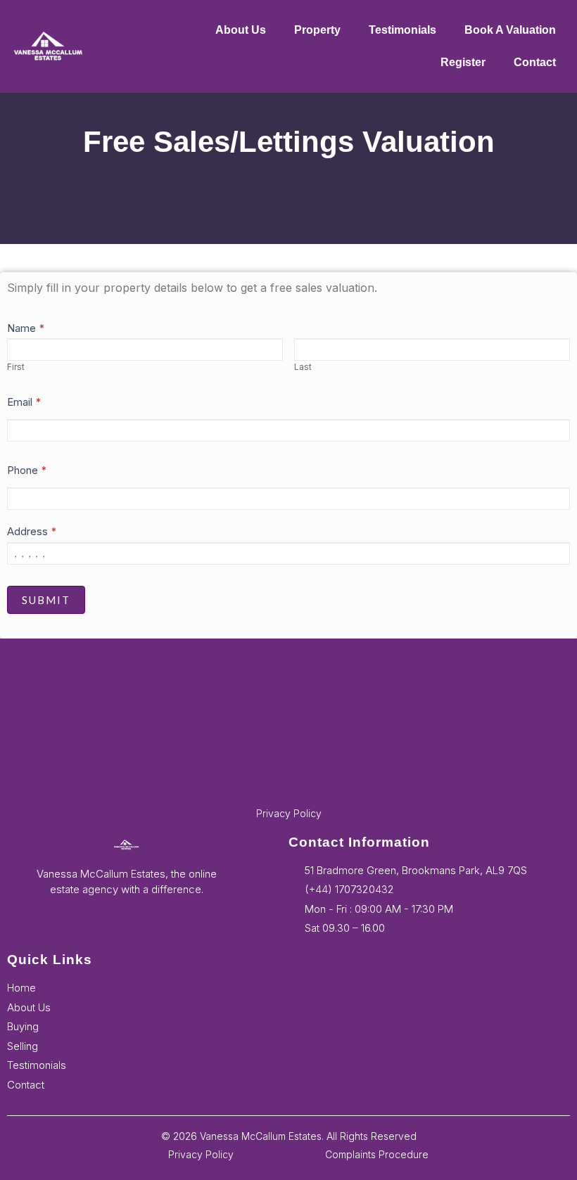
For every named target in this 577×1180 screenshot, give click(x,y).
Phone (27, 470)
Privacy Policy (289, 813)
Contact (535, 62)
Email (24, 402)
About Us (240, 30)
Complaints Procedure (377, 1154)
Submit (46, 600)
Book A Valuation (510, 30)
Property (317, 30)
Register (463, 62)
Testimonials (402, 30)
